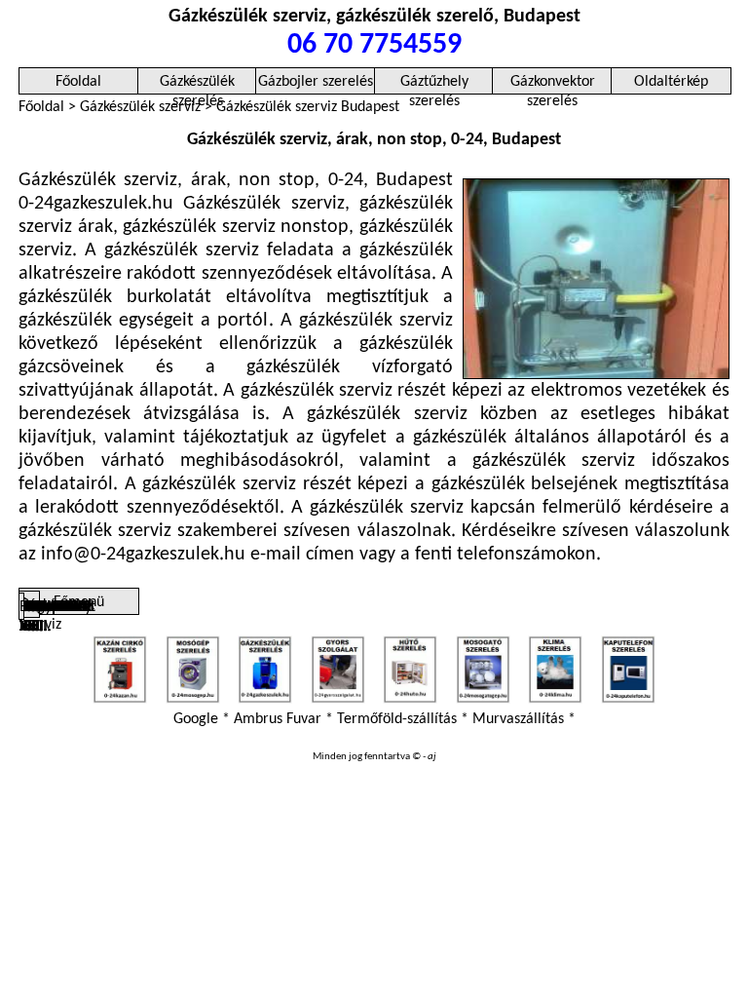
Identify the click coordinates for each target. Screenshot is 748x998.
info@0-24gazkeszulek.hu (143, 554)
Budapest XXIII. (21, 609)
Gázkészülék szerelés (197, 84)
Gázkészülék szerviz (140, 107)
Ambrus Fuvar (277, 719)
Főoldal (78, 82)
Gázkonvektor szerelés (552, 84)
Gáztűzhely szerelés (434, 84)
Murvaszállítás (518, 719)
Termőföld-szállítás (397, 719)
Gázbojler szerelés (315, 82)
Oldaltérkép (671, 82)
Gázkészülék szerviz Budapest (307, 107)
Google (195, 719)
